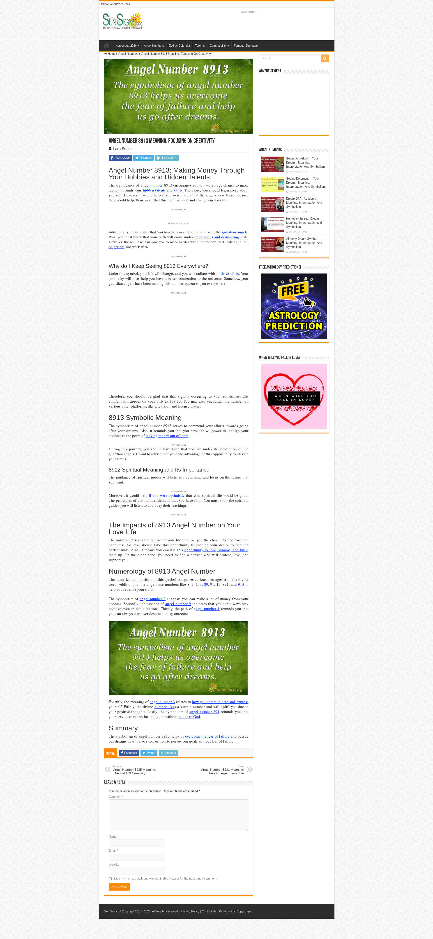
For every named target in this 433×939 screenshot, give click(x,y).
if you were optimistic (167, 495)
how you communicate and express (220, 701)
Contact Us (209, 911)
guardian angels (235, 232)
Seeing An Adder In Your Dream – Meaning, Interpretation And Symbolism (305, 162)
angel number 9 (178, 603)
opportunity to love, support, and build (216, 549)
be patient (116, 246)
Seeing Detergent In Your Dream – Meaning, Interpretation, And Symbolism (306, 182)
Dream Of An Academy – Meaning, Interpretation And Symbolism (304, 202)
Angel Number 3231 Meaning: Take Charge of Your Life (222, 770)
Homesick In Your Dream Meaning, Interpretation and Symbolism (304, 222)
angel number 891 (204, 711)
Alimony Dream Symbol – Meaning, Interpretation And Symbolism (304, 242)
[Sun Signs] (122, 20)
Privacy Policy (189, 911)
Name (113, 836)
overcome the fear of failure (207, 736)
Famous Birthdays (246, 45)
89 (206, 584)
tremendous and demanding (216, 236)
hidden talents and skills (162, 190)
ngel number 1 (208, 608)
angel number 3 (162, 701)
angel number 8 (153, 598)
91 (212, 584)
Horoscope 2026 (126, 45)
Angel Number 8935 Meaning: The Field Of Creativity (134, 770)
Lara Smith (122, 149)
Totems (200, 45)
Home (107, 45)
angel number (152, 185)
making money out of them (167, 435)
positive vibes (227, 273)
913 (241, 584)
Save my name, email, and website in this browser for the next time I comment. (165, 878)
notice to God (189, 716)
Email (113, 850)
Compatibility (218, 45)
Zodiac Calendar (179, 45)
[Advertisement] (294, 104)
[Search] (325, 58)
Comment (116, 796)
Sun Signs (111, 911)
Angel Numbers (154, 45)
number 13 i (164, 706)
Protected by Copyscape (235, 911)
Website (114, 864)
